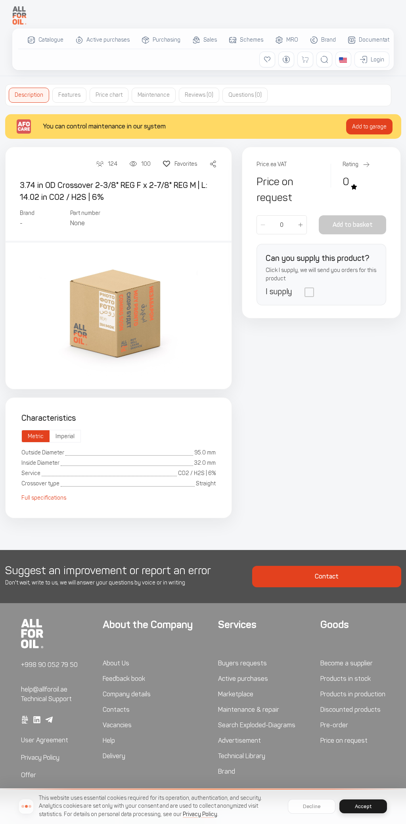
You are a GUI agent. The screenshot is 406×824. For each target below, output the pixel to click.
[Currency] (286, 59)
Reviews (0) (199, 95)
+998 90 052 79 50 (49, 665)
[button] (343, 59)
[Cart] (305, 59)
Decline (311, 806)
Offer (28, 775)
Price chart (109, 95)
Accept (363, 806)
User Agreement (44, 740)
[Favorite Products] (267, 59)
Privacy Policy (40, 757)
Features (69, 95)
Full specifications (43, 497)
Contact (327, 576)
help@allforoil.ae (44, 689)
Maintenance (154, 95)
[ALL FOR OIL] (19, 15)
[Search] (324, 59)
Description (29, 95)
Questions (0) (245, 95)
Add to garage (369, 126)
